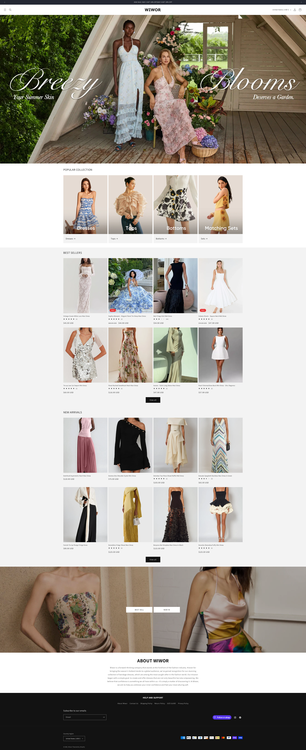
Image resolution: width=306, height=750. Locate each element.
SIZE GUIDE (171, 703)
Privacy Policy (183, 703)
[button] (5, 9)
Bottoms (160, 238)
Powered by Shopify (79, 747)
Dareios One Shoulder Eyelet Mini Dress (122, 476)
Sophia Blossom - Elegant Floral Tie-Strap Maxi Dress (127, 316)
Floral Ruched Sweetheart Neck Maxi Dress (123, 386)
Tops (113, 238)
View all (153, 400)
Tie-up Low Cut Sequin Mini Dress (75, 386)
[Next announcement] (301, 2)
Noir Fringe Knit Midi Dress (162, 316)
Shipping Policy (146, 703)
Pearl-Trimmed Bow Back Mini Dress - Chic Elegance (217, 386)
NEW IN (167, 609)
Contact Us (134, 703)
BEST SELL (139, 609)
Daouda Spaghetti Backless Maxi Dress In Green (215, 476)
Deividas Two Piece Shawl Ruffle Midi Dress (168, 476)
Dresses (69, 238)
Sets (203, 238)
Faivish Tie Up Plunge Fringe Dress (75, 545)
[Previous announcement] (4, 2)
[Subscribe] (103, 717)
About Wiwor (122, 703)
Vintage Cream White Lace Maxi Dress (76, 316)
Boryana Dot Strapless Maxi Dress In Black (168, 545)
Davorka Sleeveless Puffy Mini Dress (211, 545)
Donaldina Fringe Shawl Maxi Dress (120, 545)
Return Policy (160, 703)
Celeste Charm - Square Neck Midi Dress (212, 316)
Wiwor (70, 747)
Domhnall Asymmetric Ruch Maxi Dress (77, 476)
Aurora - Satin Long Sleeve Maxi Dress (166, 386)
